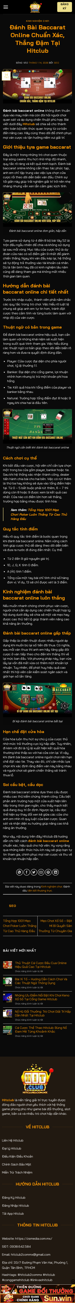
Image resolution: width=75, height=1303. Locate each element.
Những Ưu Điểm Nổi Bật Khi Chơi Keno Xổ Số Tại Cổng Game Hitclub (42, 997)
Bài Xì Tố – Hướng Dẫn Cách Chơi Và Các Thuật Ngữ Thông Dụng (41, 981)
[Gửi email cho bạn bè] (41, 872)
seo (56, 62)
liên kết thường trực (40, 890)
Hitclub (8, 1100)
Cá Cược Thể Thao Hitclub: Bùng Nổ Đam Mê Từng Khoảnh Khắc (41, 1029)
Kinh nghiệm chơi (37, 21)
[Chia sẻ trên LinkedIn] (55, 872)
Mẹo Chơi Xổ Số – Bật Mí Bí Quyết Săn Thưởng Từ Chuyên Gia (55, 926)
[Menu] (5, 7)
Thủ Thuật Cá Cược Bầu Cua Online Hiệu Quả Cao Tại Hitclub (41, 965)
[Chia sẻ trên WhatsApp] (19, 872)
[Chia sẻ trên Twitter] (34, 872)
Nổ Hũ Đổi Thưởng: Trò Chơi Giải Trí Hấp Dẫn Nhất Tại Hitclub (43, 1013)
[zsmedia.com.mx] (36, 7)
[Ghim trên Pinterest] (48, 872)
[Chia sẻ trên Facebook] (26, 872)
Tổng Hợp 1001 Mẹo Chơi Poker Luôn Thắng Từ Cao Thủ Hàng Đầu (39, 514)
